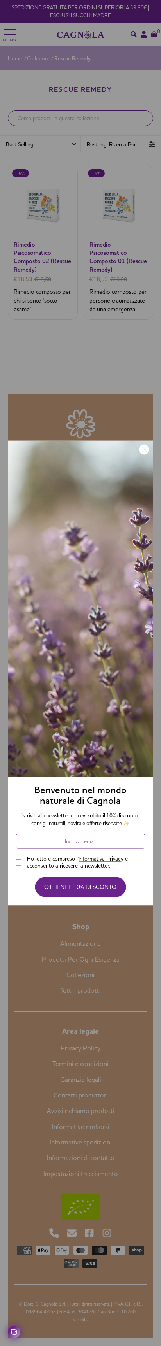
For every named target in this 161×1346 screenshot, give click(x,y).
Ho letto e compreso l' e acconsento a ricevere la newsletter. (77, 862)
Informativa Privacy (101, 858)
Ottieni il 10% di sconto (80, 887)
